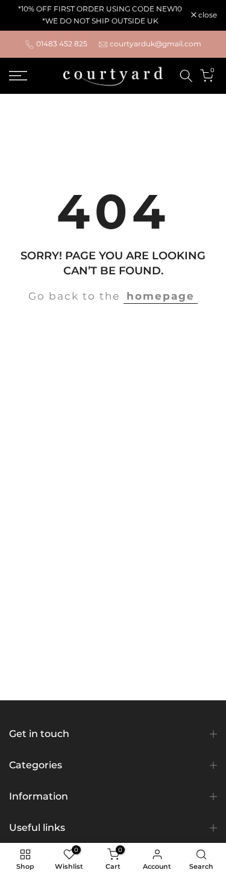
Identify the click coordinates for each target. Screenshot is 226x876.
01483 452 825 (61, 43)
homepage (161, 296)
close (206, 15)
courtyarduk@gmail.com (155, 43)
